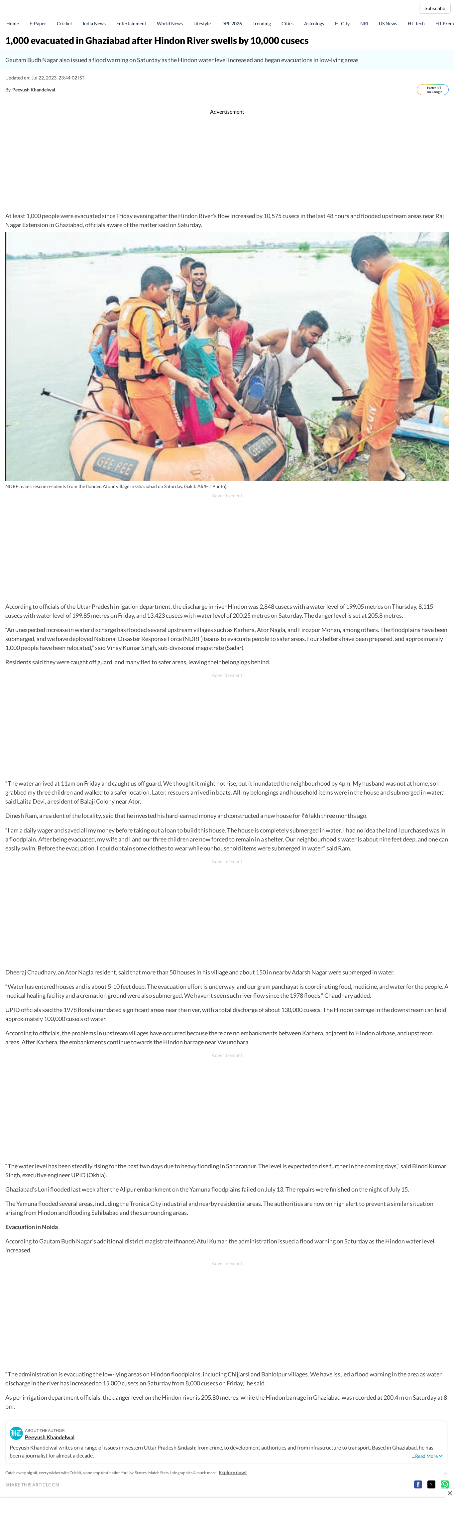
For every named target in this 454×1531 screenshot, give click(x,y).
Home (12, 23)
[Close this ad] (449, 1493)
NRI (364, 23)
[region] (227, 163)
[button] (418, 1484)
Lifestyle (202, 23)
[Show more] (445, 1472)
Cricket (64, 23)
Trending (262, 23)
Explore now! (233, 1472)
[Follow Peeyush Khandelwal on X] (62, 90)
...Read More (425, 1456)
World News (170, 23)
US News (388, 23)
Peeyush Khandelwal (33, 89)
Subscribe (434, 8)
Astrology (314, 23)
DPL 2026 (231, 23)
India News (94, 23)
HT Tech (416, 23)
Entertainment (131, 23)
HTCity (342, 23)
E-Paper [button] (38, 23)
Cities (287, 23)
